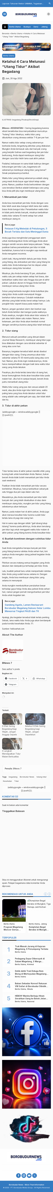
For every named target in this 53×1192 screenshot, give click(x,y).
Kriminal (30, 964)
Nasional (30, 1002)
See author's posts (11, 669)
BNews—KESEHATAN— (13, 128)
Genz (35, 27)
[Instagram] (23, 1175)
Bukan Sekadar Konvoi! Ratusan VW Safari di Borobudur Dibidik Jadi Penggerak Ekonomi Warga (31, 986)
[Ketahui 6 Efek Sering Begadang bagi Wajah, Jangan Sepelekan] (35, 719)
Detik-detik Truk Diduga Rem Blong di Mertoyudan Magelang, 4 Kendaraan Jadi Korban (31, 974)
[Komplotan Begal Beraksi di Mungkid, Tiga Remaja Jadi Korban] (39, 910)
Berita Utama (15, 27)
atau (30, 589)
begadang (13, 777)
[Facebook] (18, 1175)
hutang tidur (42, 777)
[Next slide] (49, 894)
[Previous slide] (45, 894)
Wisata (30, 989)
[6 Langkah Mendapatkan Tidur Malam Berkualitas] (12, 743)
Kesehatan (7, 781)
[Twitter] (34, 1175)
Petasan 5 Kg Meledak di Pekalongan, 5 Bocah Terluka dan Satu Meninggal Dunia (26, 230)
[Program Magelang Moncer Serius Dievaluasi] (14, 910)
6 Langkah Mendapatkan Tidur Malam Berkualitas (11, 754)
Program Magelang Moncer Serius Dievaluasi (13, 930)
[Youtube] (29, 1175)
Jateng (44, 27)
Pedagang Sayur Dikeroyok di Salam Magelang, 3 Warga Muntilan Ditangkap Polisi (30, 961)
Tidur (16, 781)
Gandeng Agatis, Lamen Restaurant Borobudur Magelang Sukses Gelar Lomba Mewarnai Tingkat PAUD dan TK (27, 608)
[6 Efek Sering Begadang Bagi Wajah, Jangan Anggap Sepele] (12, 719)
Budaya (27, 27)
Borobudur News (27, 777)
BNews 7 (7, 663)
